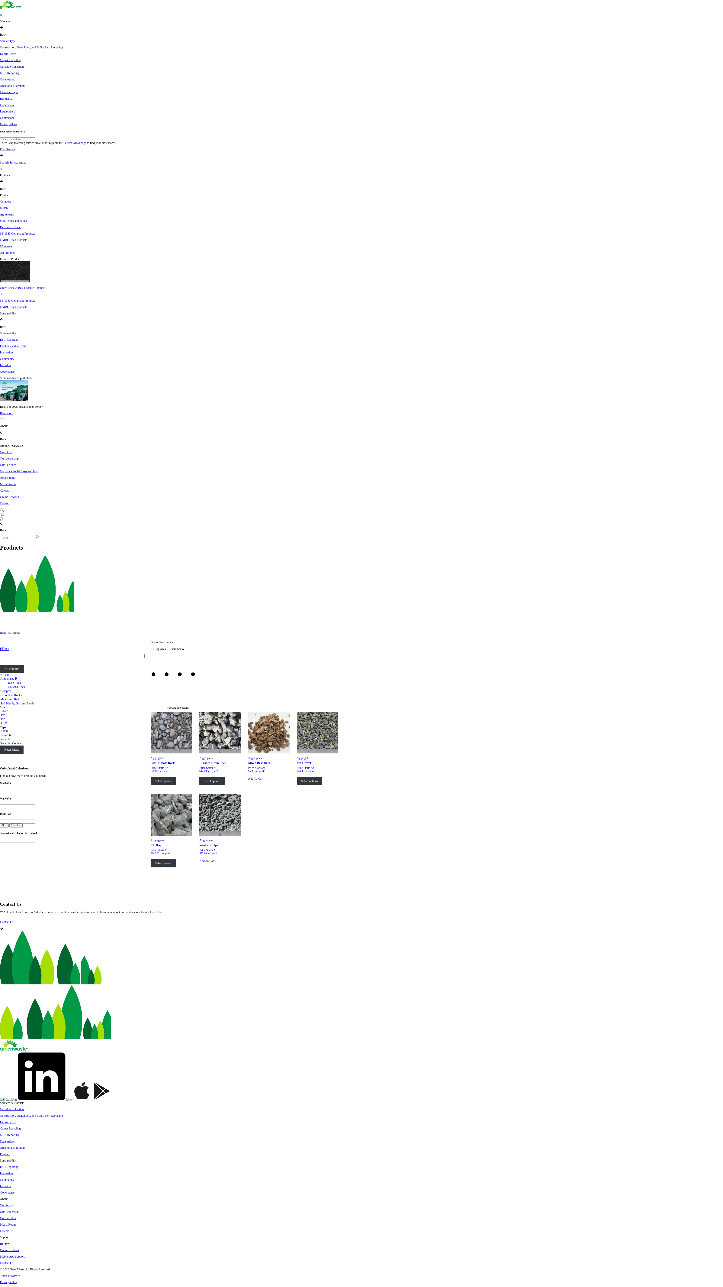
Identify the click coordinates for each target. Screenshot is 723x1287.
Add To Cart (255, 778)
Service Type (8, 41)
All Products (11, 668)
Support (4, 1237)
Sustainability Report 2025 (16, 378)
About (4, 1199)
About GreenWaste (11, 445)
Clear (5, 674)
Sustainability (8, 333)
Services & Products (12, 1102)
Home (3, 632)
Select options (163, 781)
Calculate (16, 825)
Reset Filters (11, 749)
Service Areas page (74, 143)
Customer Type (9, 92)
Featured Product (10, 259)
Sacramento (177, 649)
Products (5, 195)
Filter (4, 649)
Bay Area (160, 649)
